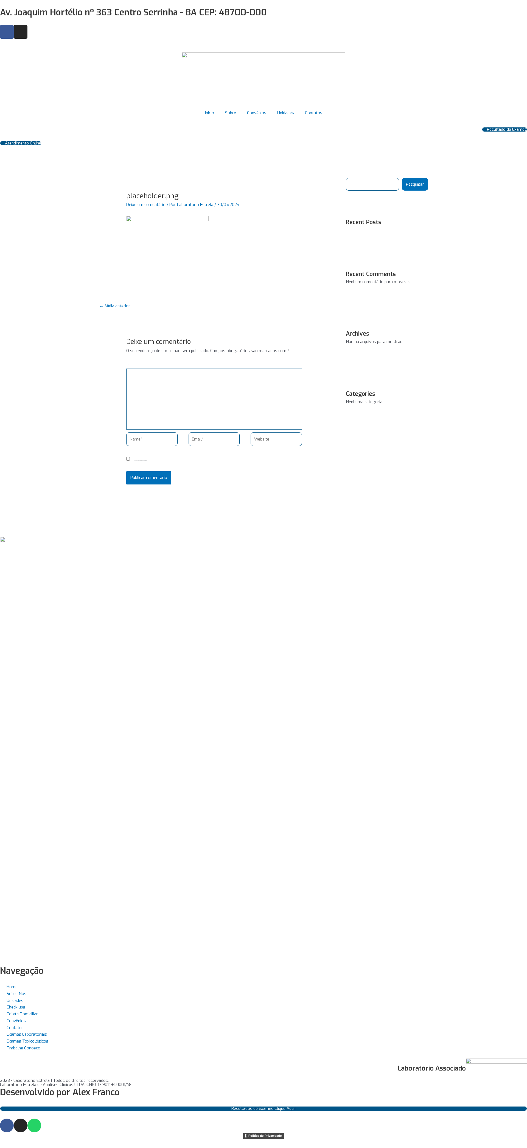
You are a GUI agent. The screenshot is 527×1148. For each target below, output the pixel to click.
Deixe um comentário (146, 204)
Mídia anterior (114, 306)
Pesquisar (415, 184)
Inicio (209, 113)
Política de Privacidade (265, 1136)
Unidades (285, 113)
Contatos (313, 113)
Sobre (230, 113)
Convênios (256, 113)
